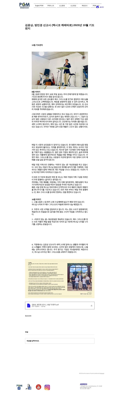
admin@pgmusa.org (85, 387)
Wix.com (102, 373)
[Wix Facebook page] (19, 388)
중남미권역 (28, 316)
